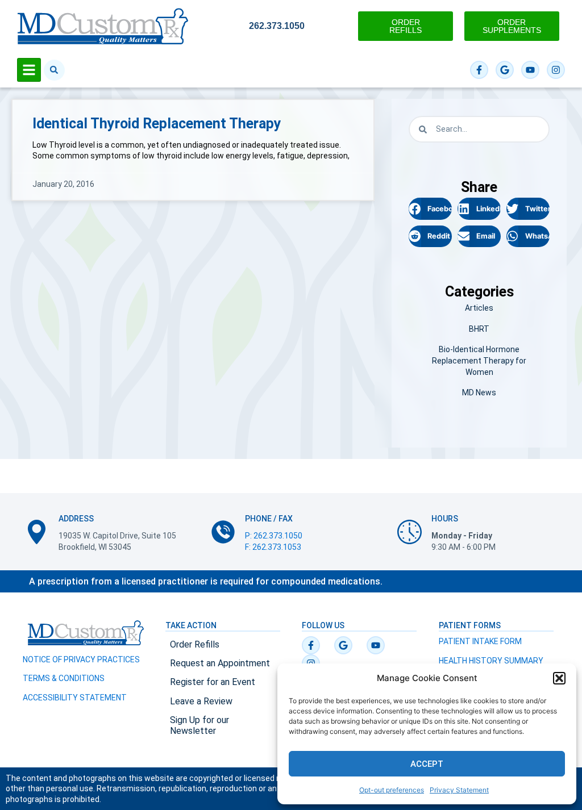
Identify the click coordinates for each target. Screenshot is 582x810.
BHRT (479, 328)
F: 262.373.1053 (273, 547)
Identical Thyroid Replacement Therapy (156, 123)
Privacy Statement (459, 790)
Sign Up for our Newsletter (199, 725)
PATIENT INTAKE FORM (480, 641)
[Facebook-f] (479, 70)
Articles (479, 307)
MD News (479, 392)
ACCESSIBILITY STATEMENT (75, 697)
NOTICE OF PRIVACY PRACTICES (81, 659)
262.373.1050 (277, 26)
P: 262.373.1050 (273, 535)
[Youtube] (530, 70)
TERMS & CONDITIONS (64, 678)
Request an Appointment (220, 663)
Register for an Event (212, 682)
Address (76, 518)
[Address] (36, 532)
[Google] (505, 70)
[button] (559, 678)
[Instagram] (556, 70)
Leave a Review (201, 701)
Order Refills (194, 644)
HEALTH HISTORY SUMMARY (491, 660)
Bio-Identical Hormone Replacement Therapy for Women (479, 360)
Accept (426, 764)
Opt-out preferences (391, 790)
